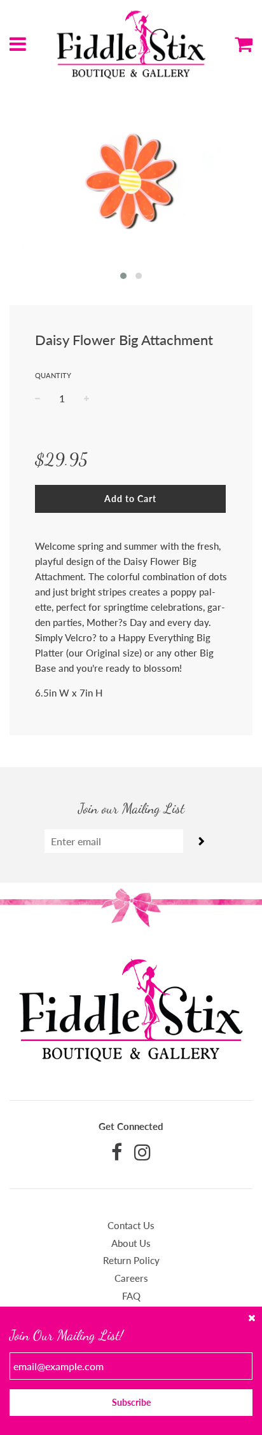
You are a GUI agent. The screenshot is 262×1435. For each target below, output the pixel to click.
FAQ (131, 1296)
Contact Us (131, 1225)
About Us (131, 1243)
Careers (131, 1278)
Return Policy (131, 1260)
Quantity (53, 375)
